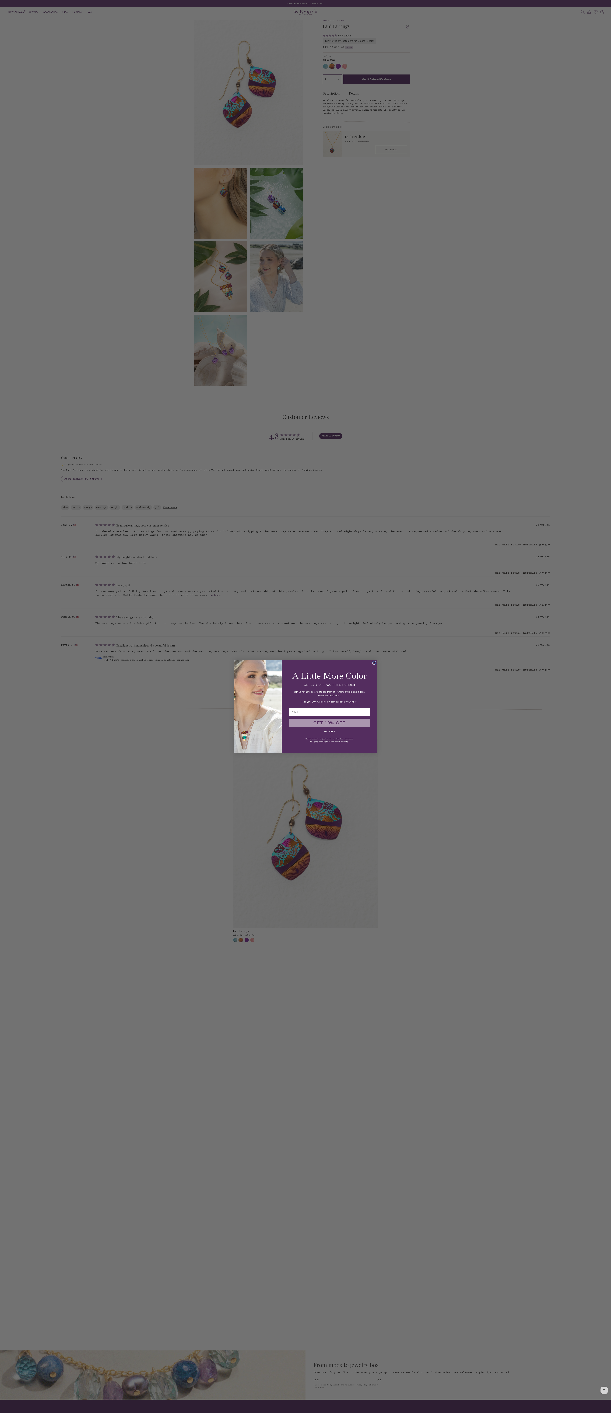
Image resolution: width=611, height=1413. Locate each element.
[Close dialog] (374, 662)
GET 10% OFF (329, 723)
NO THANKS (329, 731)
